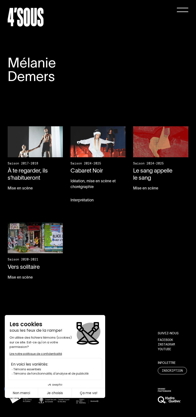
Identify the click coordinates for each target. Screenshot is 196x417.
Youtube (164, 349)
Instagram (166, 344)
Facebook (165, 340)
